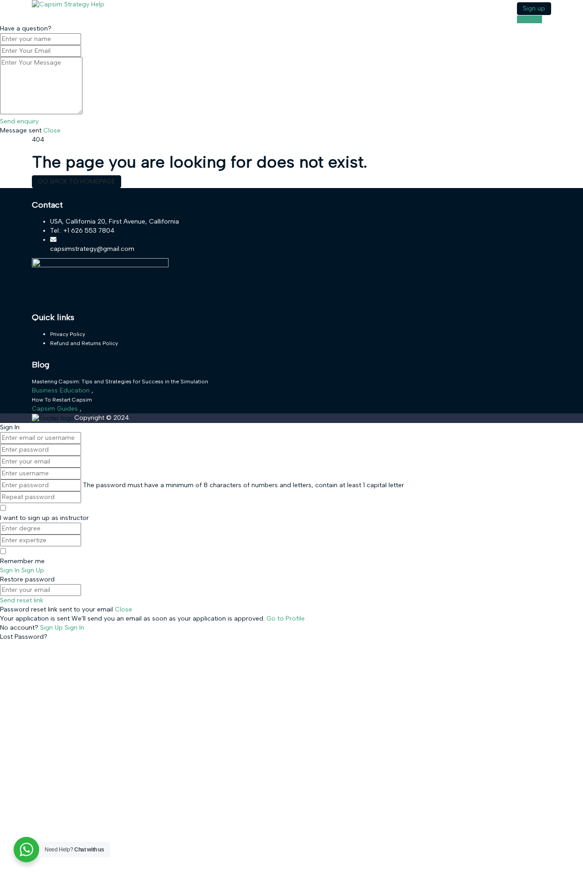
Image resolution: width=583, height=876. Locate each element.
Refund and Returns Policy (84, 343)
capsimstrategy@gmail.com (92, 249)
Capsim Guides (56, 409)
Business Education (62, 390)
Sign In (74, 628)
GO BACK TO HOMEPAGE (76, 181)
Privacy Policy (67, 334)
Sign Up (52, 628)
